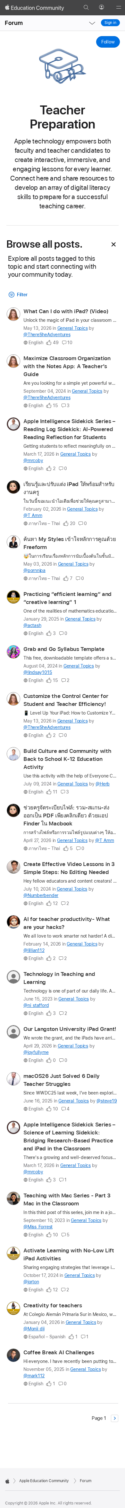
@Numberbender (40, 895)
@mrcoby (33, 460)
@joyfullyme (36, 1052)
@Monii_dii (34, 1328)
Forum (14, 23)
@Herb (103, 783)
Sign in (110, 22)
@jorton (31, 1281)
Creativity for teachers (52, 1305)
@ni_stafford (36, 1005)
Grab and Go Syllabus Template (63, 649)
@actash (32, 625)
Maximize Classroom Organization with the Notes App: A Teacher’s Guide (67, 366)
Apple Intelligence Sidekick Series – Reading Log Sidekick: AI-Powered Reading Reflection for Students (69, 429)
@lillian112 (34, 950)
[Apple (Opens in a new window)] (7, 1481)
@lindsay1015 (37, 672)
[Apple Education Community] (34, 8)
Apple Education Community (44, 1481)
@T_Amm (32, 515)
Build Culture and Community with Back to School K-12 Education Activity (67, 759)
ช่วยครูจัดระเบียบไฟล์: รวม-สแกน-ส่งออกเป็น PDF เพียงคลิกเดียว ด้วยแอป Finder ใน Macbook (66, 815)
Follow (108, 41)
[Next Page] (114, 1418)
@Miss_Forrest (38, 1226)
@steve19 (106, 1100)
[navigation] (92, 23)
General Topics (72, 328)
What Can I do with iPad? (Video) (65, 311)
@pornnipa (34, 570)
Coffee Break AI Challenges (58, 1352)
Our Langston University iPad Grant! (69, 1029)
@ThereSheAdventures (47, 334)
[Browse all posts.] (113, 244)
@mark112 (34, 1375)
